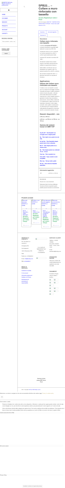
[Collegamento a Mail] (60, 389)
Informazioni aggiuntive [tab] (52, 32)
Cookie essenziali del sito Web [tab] (7, 412)
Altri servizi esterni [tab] (4, 446)
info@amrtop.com (29, 258)
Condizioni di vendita (26, 270)
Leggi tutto (26, 225)
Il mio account (25, 273)
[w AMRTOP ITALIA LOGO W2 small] (9, 4)
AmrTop (30, 389)
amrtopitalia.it (27, 261)
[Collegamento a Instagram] (57, 389)
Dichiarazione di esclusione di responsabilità (25, 281)
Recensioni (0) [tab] (43, 35)
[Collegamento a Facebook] (55, 389)
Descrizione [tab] (42, 32)
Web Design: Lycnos (36, 389)
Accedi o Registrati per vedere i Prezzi (48, 18)
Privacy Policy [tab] (3, 475)
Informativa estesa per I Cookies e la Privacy (27, 276)
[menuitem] (9, 14)
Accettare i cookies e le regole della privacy (32, 486)
